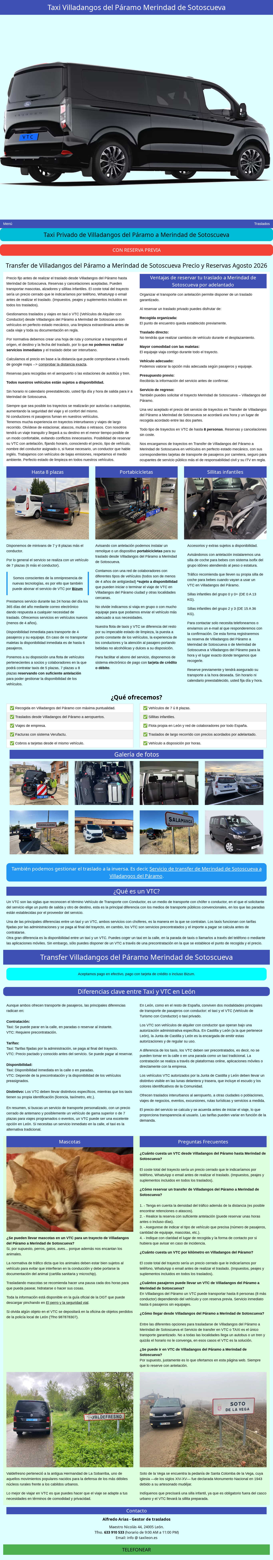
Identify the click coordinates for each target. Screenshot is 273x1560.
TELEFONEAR (136, 1549)
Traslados (262, 224)
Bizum (77, 589)
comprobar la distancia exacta (62, 364)
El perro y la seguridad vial (67, 1303)
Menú (7, 224)
